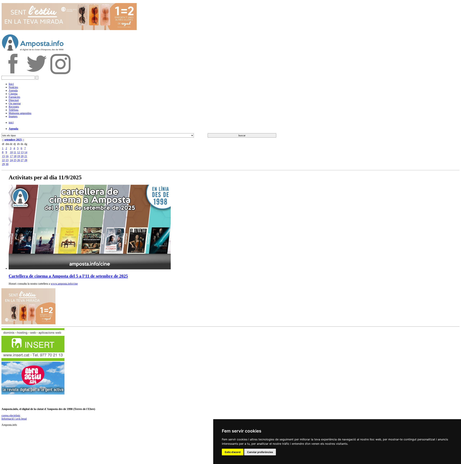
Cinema (13, 93)
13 (22, 152)
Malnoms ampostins (20, 113)
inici (11, 122)
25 (15, 160)
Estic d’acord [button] (233, 452)
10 (11, 152)
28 (25, 160)
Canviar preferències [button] (260, 452)
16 (7, 156)
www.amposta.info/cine (64, 283)
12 (18, 152)
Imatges (13, 116)
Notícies (13, 87)
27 (22, 160)
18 (15, 156)
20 (22, 156)
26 (18, 160)
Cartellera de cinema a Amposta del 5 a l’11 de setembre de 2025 (68, 276)
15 (3, 156)
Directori (14, 100)
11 (15, 152)
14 (25, 152)
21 (25, 156)
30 (7, 164)
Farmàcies (14, 96)
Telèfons (13, 109)
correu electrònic (10, 415)
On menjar (15, 103)
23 (7, 160)
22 (3, 160)
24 (11, 160)
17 (11, 156)
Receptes (14, 106)
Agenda (13, 90)
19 (18, 156)
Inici (11, 84)
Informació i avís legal (14, 418)
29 (3, 164)
